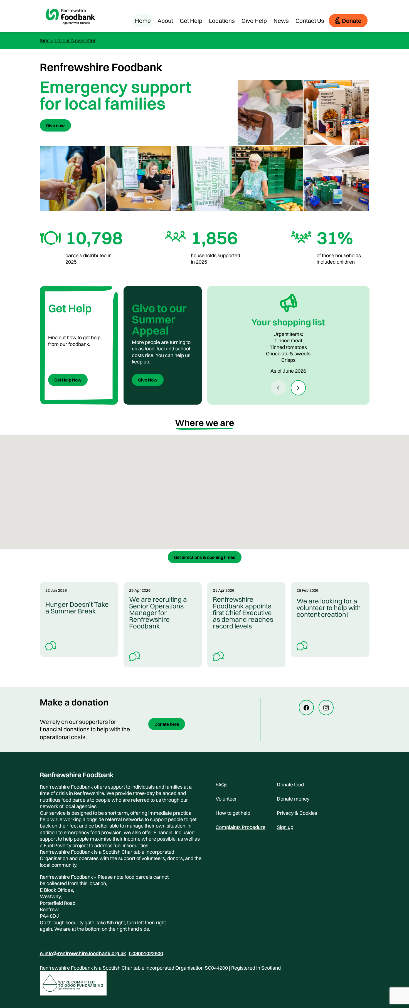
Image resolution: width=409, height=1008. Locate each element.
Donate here (166, 724)
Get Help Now (68, 380)
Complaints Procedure (240, 827)
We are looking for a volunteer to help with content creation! (329, 608)
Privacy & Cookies (297, 813)
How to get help (233, 813)
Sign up (285, 827)
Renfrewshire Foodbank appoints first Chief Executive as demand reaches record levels (243, 612)
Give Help (254, 20)
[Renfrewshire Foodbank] (70, 29)
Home (143, 20)
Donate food (290, 784)
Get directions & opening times (204, 557)
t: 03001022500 (146, 953)
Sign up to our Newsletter (68, 40)
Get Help (191, 20)
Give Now (147, 380)
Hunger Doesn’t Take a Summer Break (77, 607)
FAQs (221, 784)
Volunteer (226, 799)
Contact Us (309, 20)
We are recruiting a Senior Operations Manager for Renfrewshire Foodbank (158, 612)
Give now (55, 125)
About (165, 20)
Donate (351, 20)
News (281, 20)
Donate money (293, 799)
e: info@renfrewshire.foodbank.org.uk (83, 953)
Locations (222, 20)
